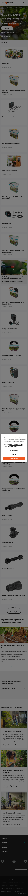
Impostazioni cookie (14, 450)
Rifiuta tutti (14, 454)
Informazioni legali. (12, 446)
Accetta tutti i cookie (14, 458)
